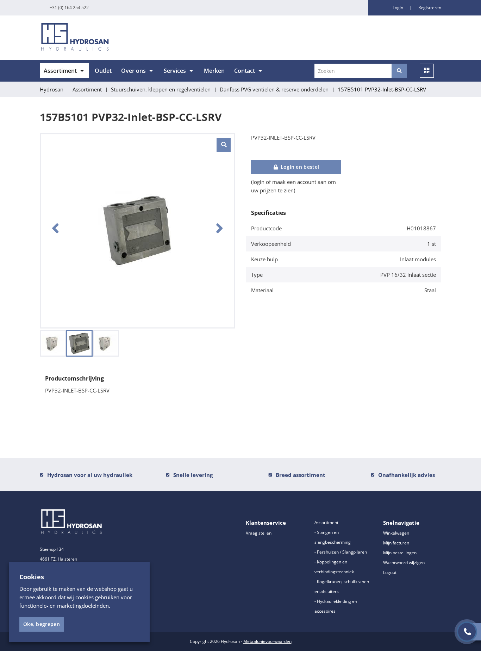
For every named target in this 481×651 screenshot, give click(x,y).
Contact (244, 71)
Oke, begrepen (41, 624)
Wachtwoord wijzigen (404, 563)
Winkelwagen (396, 533)
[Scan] (427, 71)
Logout (389, 572)
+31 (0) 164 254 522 (69, 8)
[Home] (137, 38)
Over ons (133, 71)
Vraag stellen (258, 533)
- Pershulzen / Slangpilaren (340, 552)
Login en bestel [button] (299, 167)
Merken (214, 71)
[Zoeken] (399, 71)
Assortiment (60, 71)
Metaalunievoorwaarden (267, 641)
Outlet (103, 71)
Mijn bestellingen (400, 553)
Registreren (429, 8)
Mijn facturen (396, 543)
